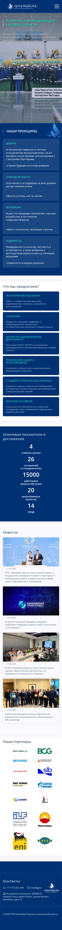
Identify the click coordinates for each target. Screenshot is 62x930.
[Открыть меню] (57, 6)
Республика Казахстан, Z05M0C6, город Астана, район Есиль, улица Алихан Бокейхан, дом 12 (26, 896)
